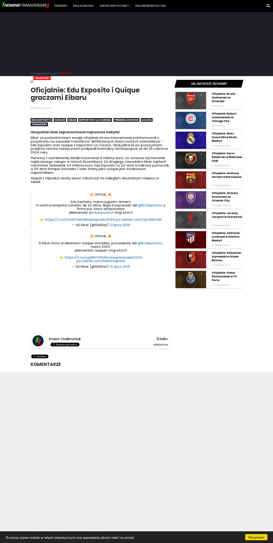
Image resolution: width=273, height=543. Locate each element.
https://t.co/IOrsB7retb (64, 219)
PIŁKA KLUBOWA (82, 6)
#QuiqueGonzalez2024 (123, 257)
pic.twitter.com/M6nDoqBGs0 (100, 261)
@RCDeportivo (150, 205)
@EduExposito (100, 212)
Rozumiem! (256, 537)
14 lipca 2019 (120, 266)
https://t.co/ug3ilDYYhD (84, 257)
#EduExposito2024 (99, 219)
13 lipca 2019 (120, 225)
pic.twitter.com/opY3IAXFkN (139, 219)
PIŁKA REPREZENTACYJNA (150, 6)
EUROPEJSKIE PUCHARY (114, 6)
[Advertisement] (136, 41)
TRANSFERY (61, 6)
